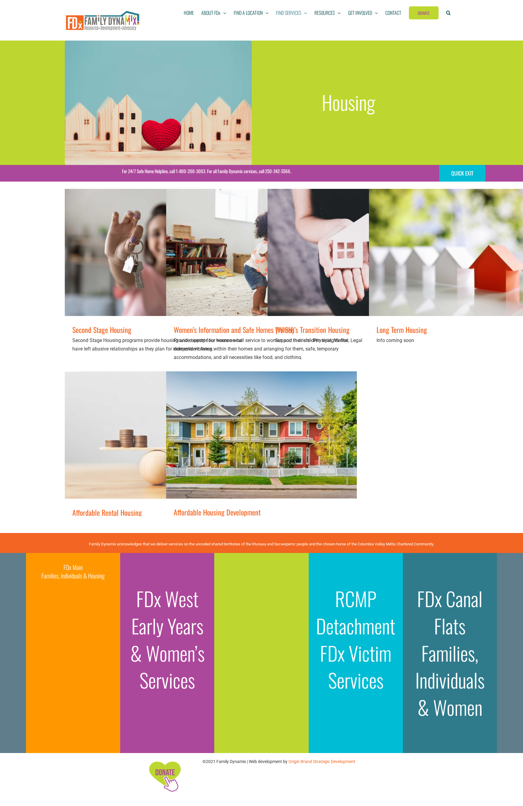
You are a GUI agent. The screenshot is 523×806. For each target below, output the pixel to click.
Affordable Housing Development (217, 512)
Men (277, 442)
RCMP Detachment (355, 612)
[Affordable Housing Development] (261, 434)
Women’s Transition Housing (312, 329)
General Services (137, 260)
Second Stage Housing (101, 329)
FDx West (167, 598)
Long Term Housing (402, 329)
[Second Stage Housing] (160, 252)
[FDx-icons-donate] (164, 761)
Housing (161, 260)
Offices (480, 260)
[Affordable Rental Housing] (160, 435)
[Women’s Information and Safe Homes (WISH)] (261, 252)
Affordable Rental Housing (107, 512)
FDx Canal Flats (449, 612)
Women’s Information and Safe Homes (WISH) (234, 329)
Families (124, 442)
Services (290, 442)
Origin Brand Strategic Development (321, 761)
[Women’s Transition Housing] (363, 252)
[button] (448, 12)
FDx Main (73, 567)
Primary (253, 260)
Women (495, 260)
